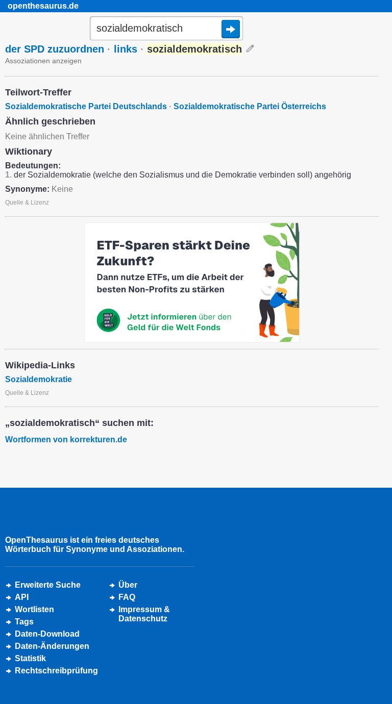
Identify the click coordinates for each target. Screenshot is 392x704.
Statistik (30, 658)
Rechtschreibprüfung (56, 670)
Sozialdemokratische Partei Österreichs (250, 106)
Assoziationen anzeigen (43, 61)
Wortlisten (34, 609)
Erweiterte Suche (48, 585)
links (125, 49)
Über (127, 585)
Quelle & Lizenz (27, 202)
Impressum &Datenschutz (144, 614)
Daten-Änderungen (52, 646)
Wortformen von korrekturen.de (66, 439)
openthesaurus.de (43, 6)
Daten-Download (47, 634)
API (22, 597)
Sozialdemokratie (38, 379)
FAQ (126, 597)
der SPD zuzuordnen (54, 49)
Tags (24, 621)
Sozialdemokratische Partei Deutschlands (86, 106)
